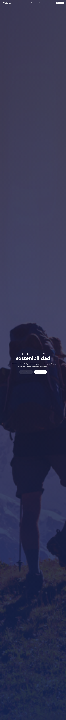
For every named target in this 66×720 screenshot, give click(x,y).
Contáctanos (60, 2)
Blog (40, 2)
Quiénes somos (33, 2)
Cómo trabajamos (26, 372)
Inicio (25, 2)
